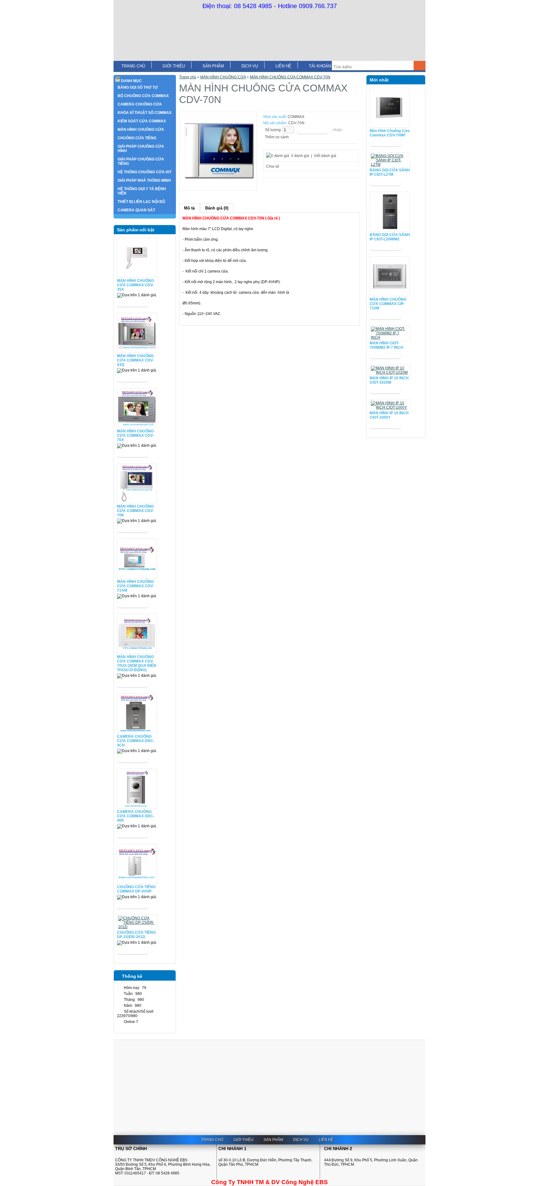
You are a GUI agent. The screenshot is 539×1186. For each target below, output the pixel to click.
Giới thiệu (174, 66)
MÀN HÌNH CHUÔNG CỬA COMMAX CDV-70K (135, 510)
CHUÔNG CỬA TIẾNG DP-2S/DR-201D (136, 934)
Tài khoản (320, 66)
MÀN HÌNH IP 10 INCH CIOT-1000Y (389, 415)
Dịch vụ (249, 66)
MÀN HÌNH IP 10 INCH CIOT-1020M (389, 380)
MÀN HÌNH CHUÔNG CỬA (223, 77)
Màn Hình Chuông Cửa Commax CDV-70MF (390, 133)
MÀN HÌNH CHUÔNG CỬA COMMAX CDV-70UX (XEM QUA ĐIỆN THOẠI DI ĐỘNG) (136, 663)
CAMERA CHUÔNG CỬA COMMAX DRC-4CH (135, 740)
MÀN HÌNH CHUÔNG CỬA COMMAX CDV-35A (135, 285)
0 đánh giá (300, 156)
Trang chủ (133, 66)
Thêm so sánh (277, 137)
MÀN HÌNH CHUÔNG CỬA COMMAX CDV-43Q (135, 360)
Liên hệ (283, 66)
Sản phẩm (213, 66)
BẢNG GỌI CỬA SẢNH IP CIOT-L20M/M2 (390, 237)
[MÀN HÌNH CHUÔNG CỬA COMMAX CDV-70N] (218, 185)
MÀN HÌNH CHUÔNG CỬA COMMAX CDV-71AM (135, 586)
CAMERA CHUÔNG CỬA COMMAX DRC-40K (135, 816)
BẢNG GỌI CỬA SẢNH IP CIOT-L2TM (390, 172)
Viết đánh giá (325, 156)
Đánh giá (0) (216, 208)
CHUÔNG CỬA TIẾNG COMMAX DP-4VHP (136, 889)
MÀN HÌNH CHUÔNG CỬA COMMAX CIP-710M (388, 303)
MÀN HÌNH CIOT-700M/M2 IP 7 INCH (386, 345)
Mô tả (189, 208)
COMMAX (296, 117)
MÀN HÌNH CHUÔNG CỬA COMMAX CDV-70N (290, 77)
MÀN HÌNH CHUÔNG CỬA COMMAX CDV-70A (135, 435)
